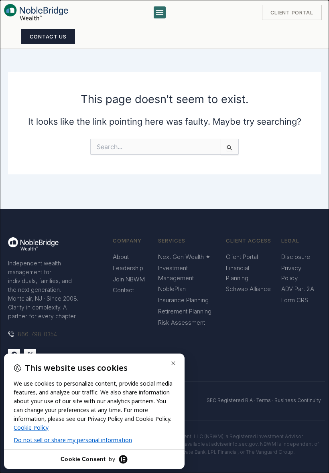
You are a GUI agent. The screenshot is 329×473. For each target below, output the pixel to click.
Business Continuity (297, 400)
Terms (263, 400)
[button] (160, 12)
